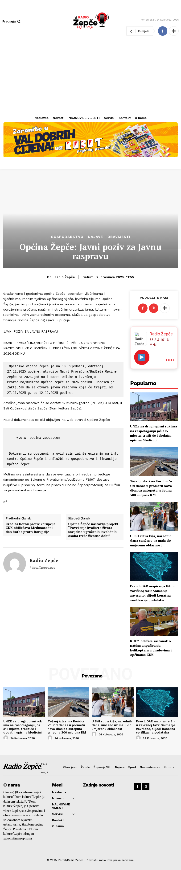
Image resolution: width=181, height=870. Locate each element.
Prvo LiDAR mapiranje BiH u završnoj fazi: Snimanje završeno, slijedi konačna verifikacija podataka (152, 593)
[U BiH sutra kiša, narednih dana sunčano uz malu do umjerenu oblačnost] (154, 516)
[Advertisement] (90, 78)
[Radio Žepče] (14, 563)
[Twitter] (153, 308)
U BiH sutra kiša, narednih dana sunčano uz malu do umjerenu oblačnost (151, 540)
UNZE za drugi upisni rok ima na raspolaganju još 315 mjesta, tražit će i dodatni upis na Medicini (153, 433)
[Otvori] (141, 357)
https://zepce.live (42, 567)
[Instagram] (145, 786)
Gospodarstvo (67, 237)
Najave (95, 237)
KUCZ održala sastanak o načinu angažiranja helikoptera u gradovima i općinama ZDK (151, 648)
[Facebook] (162, 31)
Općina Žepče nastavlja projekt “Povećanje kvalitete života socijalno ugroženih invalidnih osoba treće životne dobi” (93, 530)
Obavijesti (118, 237)
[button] (11, 21)
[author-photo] (6, 738)
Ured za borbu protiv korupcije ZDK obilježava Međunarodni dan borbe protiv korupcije (30, 528)
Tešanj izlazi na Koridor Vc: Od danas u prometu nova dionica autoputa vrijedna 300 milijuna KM (152, 488)
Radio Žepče (64, 277)
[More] (174, 31)
